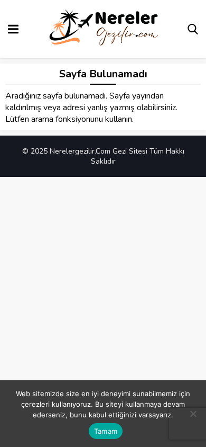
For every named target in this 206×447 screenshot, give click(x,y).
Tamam (105, 431)
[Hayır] (193, 413)
